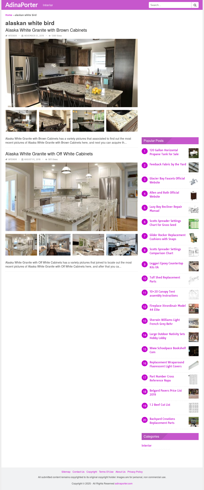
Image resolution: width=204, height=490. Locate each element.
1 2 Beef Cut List (160, 405)
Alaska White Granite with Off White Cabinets (49, 153)
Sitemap (66, 471)
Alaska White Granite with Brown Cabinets (46, 30)
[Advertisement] (171, 72)
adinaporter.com (123, 483)
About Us (121, 471)
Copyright (91, 471)
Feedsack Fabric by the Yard (168, 164)
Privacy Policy (135, 471)
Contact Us (78, 471)
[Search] (195, 5)
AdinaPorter (21, 4)
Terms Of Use (106, 471)
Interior (48, 5)
